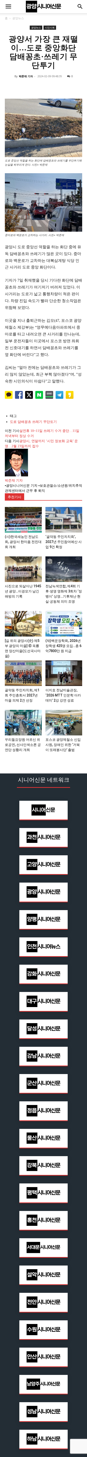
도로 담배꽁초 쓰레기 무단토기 (33, 422)
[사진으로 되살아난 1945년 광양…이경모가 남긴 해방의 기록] (23, 569)
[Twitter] (32, 87)
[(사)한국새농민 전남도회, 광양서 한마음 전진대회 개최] (23, 520)
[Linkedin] (43, 87)
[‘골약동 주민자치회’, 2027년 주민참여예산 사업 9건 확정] (63, 520)
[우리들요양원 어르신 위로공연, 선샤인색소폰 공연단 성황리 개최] (23, 722)
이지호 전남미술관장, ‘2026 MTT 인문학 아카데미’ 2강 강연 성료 (63, 695)
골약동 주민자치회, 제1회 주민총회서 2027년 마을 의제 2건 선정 (22, 695)
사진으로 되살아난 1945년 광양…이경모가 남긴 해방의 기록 (23, 591)
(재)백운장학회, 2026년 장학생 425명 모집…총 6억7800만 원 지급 (63, 646)
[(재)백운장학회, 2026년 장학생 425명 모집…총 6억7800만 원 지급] (63, 624)
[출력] (77, 87)
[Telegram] (54, 87)
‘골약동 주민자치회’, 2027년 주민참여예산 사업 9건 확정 (63, 542)
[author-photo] (16, 475)
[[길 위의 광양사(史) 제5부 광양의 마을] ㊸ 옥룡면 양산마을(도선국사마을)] (23, 624)
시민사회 (50, 27)
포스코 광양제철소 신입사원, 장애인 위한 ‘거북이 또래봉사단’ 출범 (63, 745)
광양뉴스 (18, 18)
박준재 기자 (26, 76)
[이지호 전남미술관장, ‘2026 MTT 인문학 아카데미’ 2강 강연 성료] (63, 673)
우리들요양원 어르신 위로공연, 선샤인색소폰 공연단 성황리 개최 (23, 745)
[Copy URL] (66, 87)
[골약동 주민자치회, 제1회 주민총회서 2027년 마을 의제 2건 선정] (23, 673)
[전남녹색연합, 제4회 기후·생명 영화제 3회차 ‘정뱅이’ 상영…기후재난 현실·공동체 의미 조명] (63, 569)
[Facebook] (21, 87)
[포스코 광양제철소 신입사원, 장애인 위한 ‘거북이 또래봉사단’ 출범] (63, 722)
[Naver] (10, 87)
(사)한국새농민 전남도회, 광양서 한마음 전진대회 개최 (23, 542)
